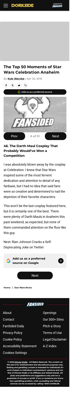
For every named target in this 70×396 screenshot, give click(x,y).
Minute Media (21, 362)
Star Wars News (23, 287)
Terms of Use (52, 333)
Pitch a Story (52, 326)
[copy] (25, 85)
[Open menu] (6, 5)
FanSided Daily (13, 326)
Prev (14, 136)
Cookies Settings (15, 353)
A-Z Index (50, 346)
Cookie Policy (12, 339)
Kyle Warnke (16, 78)
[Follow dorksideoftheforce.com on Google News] (61, 261)
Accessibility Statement (20, 346)
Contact (8, 319)
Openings (49, 313)
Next (55, 136)
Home (7, 287)
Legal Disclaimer (55, 339)
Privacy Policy (12, 333)
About (7, 313)
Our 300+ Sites (53, 319)
